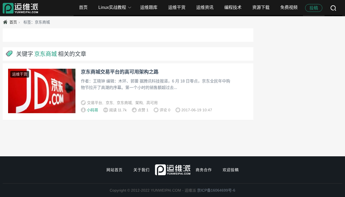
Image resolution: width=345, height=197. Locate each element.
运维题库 (148, 7)
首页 (83, 7)
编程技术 (233, 7)
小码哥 (92, 110)
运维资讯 (204, 7)
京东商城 (124, 103)
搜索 (333, 8)
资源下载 (261, 7)
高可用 (152, 103)
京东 (109, 103)
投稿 (313, 8)
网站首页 (114, 170)
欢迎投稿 (231, 170)
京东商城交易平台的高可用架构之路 (119, 72)
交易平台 (94, 103)
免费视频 (289, 7)
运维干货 (176, 7)
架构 (139, 103)
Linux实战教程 (112, 7)
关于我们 (141, 170)
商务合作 (204, 170)
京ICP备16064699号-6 (216, 190)
